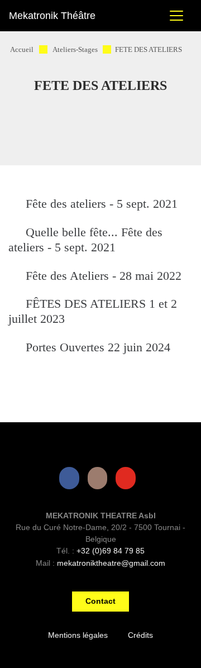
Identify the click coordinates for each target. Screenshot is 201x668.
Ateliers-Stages (75, 50)
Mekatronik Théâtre (52, 15)
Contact (100, 601)
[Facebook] (71, 478)
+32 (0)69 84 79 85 (110, 550)
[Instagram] (100, 478)
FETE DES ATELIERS (148, 50)
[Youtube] (128, 478)
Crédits (140, 635)
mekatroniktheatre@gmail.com (111, 563)
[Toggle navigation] (176, 15)
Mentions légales (78, 635)
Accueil (22, 50)
